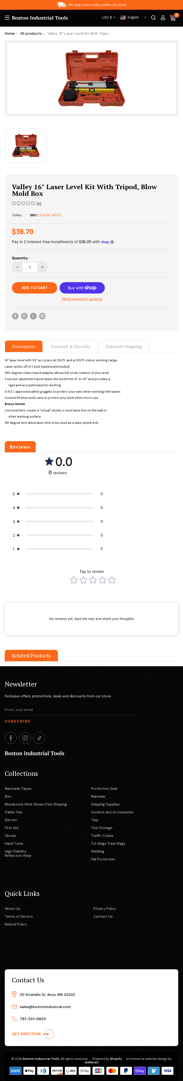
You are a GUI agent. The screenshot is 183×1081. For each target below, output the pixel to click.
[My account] (163, 17)
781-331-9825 (33, 1018)
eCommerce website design (147, 1059)
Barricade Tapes (18, 789)
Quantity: (20, 258)
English (133, 17)
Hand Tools (14, 843)
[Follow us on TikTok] (39, 738)
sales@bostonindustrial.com (45, 1006)
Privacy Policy (104, 909)
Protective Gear (104, 789)
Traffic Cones (102, 836)
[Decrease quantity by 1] (17, 267)
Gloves (10, 836)
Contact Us (103, 916)
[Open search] (153, 17)
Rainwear (98, 796)
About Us (12, 909)
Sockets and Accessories (112, 812)
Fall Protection (103, 859)
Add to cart (35, 287)
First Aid (11, 828)
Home (10, 33)
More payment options (82, 298)
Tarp (94, 820)
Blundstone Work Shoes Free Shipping (36, 804)
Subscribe (17, 721)
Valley (17, 214)
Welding (97, 851)
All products (31, 33)
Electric (11, 820)
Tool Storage (101, 828)
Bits (8, 796)
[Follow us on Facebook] (11, 738)
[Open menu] (7, 17)
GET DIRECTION (26, 1033)
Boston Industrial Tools (41, 1059)
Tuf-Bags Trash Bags (108, 843)
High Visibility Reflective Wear (18, 853)
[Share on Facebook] (15, 315)
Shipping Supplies (105, 804)
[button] (58, 494)
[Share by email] (42, 315)
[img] (23, 203)
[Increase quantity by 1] (42, 267)
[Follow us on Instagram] (25, 738)
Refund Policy (16, 924)
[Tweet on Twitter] (33, 315)
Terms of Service (19, 916)
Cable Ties (13, 812)
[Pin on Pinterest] (24, 315)
